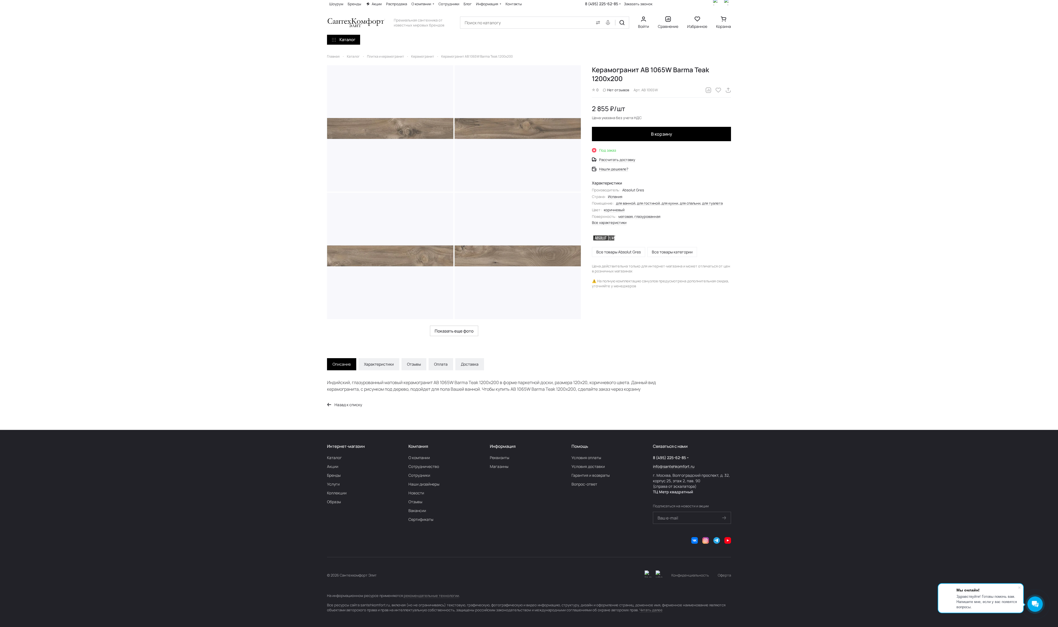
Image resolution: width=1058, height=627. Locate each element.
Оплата (441, 364)
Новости (416, 492)
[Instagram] (705, 540)
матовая (625, 216)
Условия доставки (588, 466)
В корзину (661, 134)
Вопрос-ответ (584, 484)
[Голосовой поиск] (609, 22)
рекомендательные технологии (431, 595)
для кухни (669, 203)
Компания (418, 446)
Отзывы (414, 364)
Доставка (470, 364)
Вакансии (417, 510)
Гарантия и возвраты (590, 475)
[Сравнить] (708, 90)
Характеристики (379, 364)
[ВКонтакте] (694, 540)
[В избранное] (718, 90)
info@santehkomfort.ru (673, 466)
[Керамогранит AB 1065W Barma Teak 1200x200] (390, 128)
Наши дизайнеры (423, 484)
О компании (419, 457)
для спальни (690, 203)
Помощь (579, 446)
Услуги (333, 484)
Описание (342, 364)
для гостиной (648, 203)
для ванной (625, 203)
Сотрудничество (423, 466)
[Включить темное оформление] (648, 575)
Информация (502, 446)
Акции (332, 466)
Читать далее (651, 609)
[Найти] (622, 22)
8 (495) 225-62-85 (601, 3)
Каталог (334, 457)
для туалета (712, 203)
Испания (615, 196)
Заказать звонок (638, 4)
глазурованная (647, 216)
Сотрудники (419, 475)
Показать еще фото (454, 331)
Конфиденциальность (690, 575)
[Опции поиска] (597, 22)
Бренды (334, 475)
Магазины (499, 466)
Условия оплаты (586, 457)
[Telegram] (716, 540)
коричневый (614, 209)
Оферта (724, 575)
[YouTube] (727, 540)
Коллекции (337, 492)
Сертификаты (420, 519)
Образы (334, 501)
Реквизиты (499, 457)
